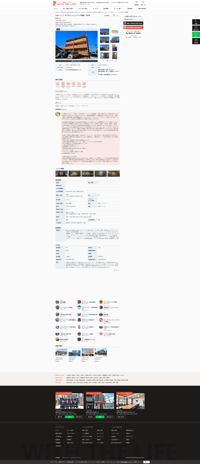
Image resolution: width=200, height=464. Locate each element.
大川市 (122, 375)
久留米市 (61, 22)
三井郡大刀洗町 (115, 375)
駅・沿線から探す (68, 8)
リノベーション (115, 433)
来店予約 (60, 417)
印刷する (108, 15)
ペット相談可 (85, 433)
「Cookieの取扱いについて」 (126, 462)
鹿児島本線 (82, 380)
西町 (104, 377)
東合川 (92, 377)
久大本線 (100, 74)
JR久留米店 (58, 436)
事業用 (98, 439)
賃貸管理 (57, 439)
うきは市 (94, 375)
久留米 (99, 382)
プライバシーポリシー (76, 457)
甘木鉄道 (106, 380)
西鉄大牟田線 (101, 69)
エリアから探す (83, 8)
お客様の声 (69, 436)
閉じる (146, 462)
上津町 (100, 377)
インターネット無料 (87, 436)
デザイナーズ (100, 436)
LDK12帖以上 (71, 106)
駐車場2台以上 (129, 430)
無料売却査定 (142, 8)
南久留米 (86, 382)
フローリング (84, 106)
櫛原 (114, 382)
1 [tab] (107, 60)
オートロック (100, 433)
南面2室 (57, 106)
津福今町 (65, 22)
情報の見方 (117, 270)
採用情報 (69, 439)
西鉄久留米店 (58, 433)
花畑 (74, 382)
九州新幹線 (89, 380)
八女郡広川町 (88, 375)
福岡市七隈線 (124, 380)
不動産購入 (58, 443)
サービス (95, 8)
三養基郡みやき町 (106, 375)
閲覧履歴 (136, 5)
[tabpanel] (110, 44)
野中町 (87, 377)
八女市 (77, 375)
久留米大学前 (79, 382)
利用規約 (57, 457)
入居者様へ (130, 8)
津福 (107, 69)
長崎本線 (101, 380)
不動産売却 (58, 446)
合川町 (78, 377)
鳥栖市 (73, 375)
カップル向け (100, 443)
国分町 (96, 377)
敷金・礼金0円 (85, 439)
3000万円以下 (114, 439)
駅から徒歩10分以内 (87, 443)
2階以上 (128, 433)
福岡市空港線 (117, 380)
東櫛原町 (82, 377)
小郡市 (82, 375)
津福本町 (68, 377)
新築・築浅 (85, 430)
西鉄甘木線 (95, 380)
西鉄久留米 (69, 382)
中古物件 (113, 436)
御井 (103, 382)
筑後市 (99, 375)
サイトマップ (65, 457)
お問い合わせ (79, 417)
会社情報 (105, 8)
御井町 (73, 377)
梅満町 (107, 377)
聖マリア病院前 (109, 71)
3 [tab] (110, 60)
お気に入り (143, 5)
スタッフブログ (70, 433)
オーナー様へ (117, 8)
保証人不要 (99, 430)
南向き (127, 439)
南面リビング (63, 106)
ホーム (56, 8)
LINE (69, 417)
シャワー (78, 106)
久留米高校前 (107, 74)
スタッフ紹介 (70, 430)
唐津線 (111, 380)
